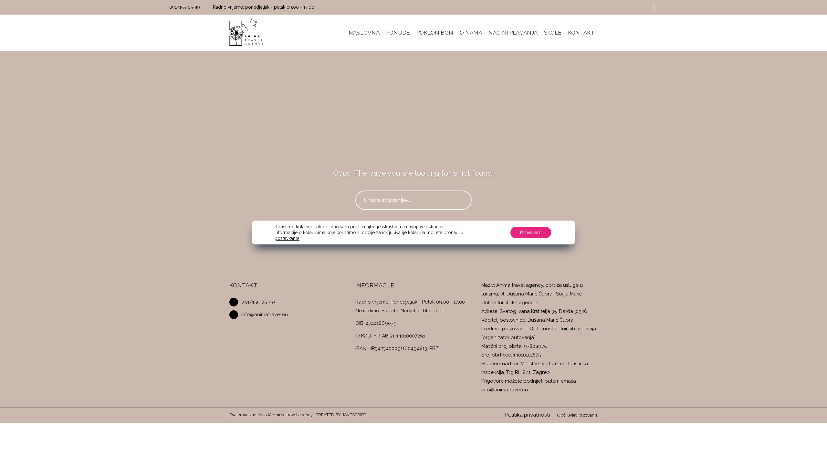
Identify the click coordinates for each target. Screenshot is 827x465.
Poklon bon (434, 32)
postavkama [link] (287, 238)
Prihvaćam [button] (530, 232)
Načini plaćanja (513, 32)
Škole (552, 32)
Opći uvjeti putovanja (577, 415)
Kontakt (581, 32)
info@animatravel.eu (264, 314)
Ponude (398, 32)
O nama (471, 32)
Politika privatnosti (527, 414)
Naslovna (364, 32)
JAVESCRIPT (354, 414)
